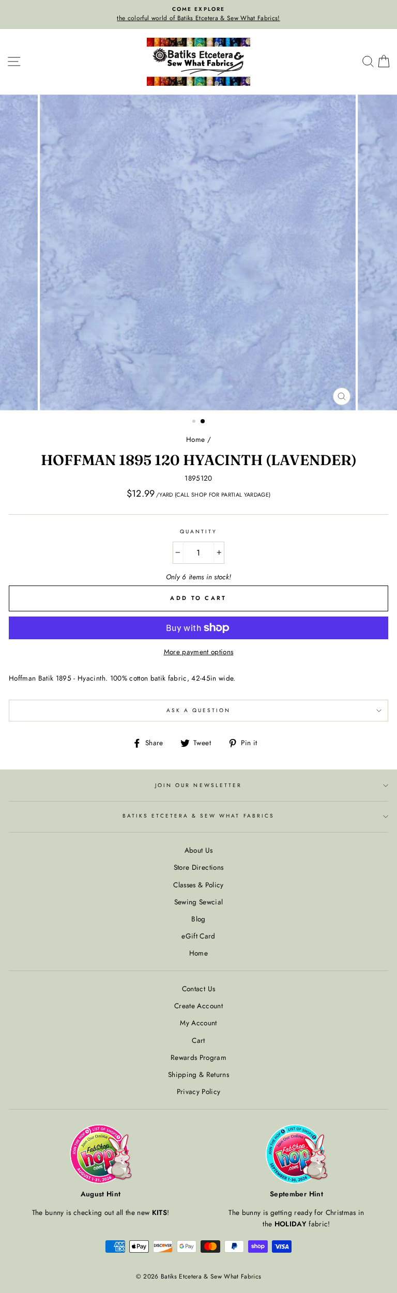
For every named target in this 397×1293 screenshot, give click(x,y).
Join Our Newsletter (198, 785)
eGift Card (198, 936)
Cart (198, 1040)
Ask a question (198, 710)
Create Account (198, 1005)
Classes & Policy (198, 885)
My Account (198, 1023)
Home (195, 439)
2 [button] (203, 421)
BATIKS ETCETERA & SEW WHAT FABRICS (198, 816)
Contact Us (198, 988)
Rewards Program (198, 1057)
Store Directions (198, 867)
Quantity (198, 531)
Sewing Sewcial (198, 902)
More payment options (199, 651)
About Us (199, 850)
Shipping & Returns (198, 1074)
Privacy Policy (199, 1091)
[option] (198, 14)
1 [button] (194, 422)
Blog (198, 919)
